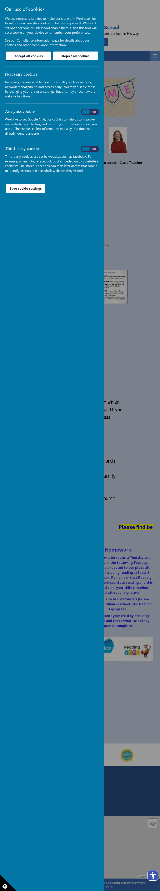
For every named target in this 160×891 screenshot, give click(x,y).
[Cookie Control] (8, 882)
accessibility (153, 875)
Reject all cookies (75, 56)
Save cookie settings (25, 188)
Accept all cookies (29, 56)
